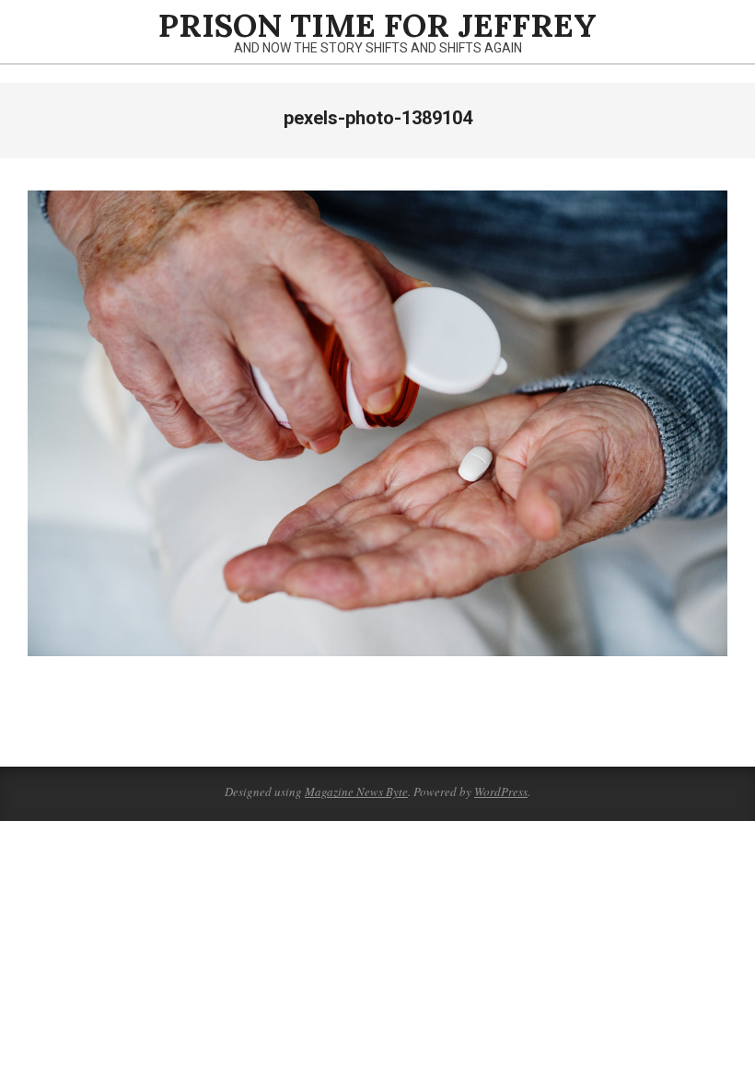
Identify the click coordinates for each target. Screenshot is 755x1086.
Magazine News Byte (356, 791)
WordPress (501, 791)
